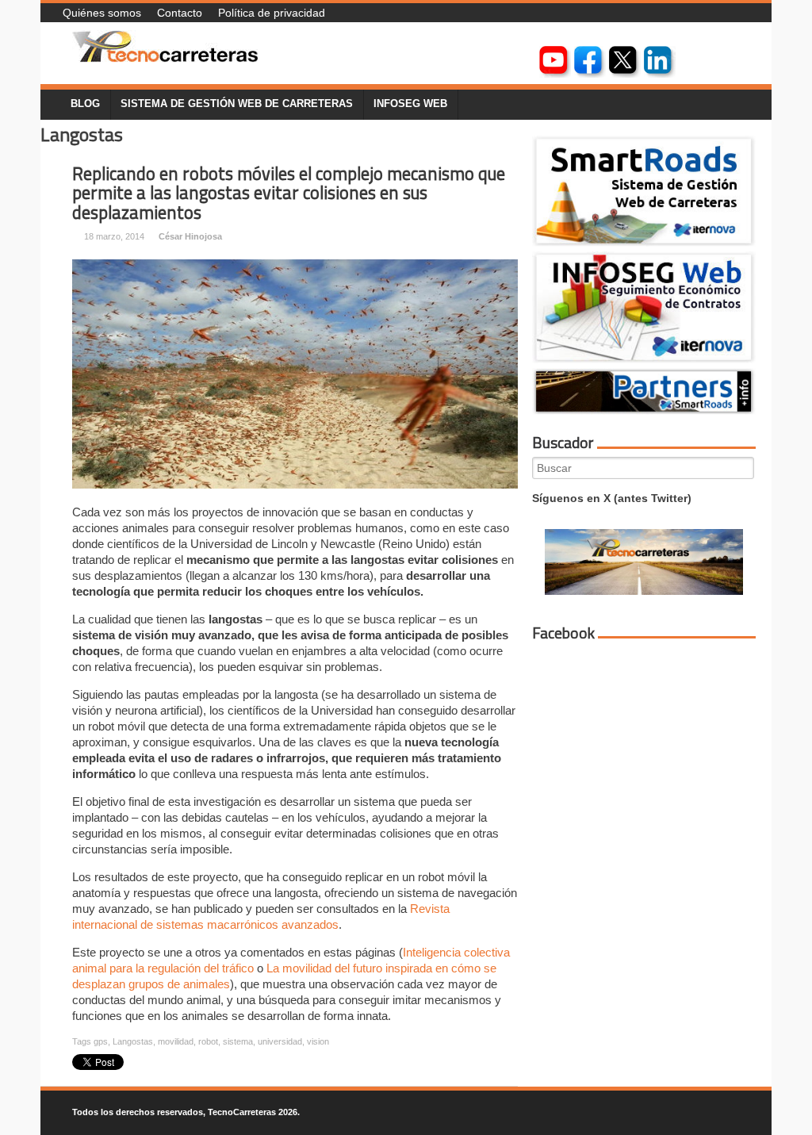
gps (101, 1041)
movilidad (175, 1041)
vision (318, 1041)
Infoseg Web (410, 103)
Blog (85, 103)
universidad (280, 1041)
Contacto (179, 12)
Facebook (563, 633)
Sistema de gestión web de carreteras (237, 103)
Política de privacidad (271, 12)
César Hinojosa (190, 236)
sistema (238, 1041)
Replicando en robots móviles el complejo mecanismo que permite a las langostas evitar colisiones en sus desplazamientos (288, 193)
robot (208, 1041)
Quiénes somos (102, 12)
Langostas (133, 1041)
